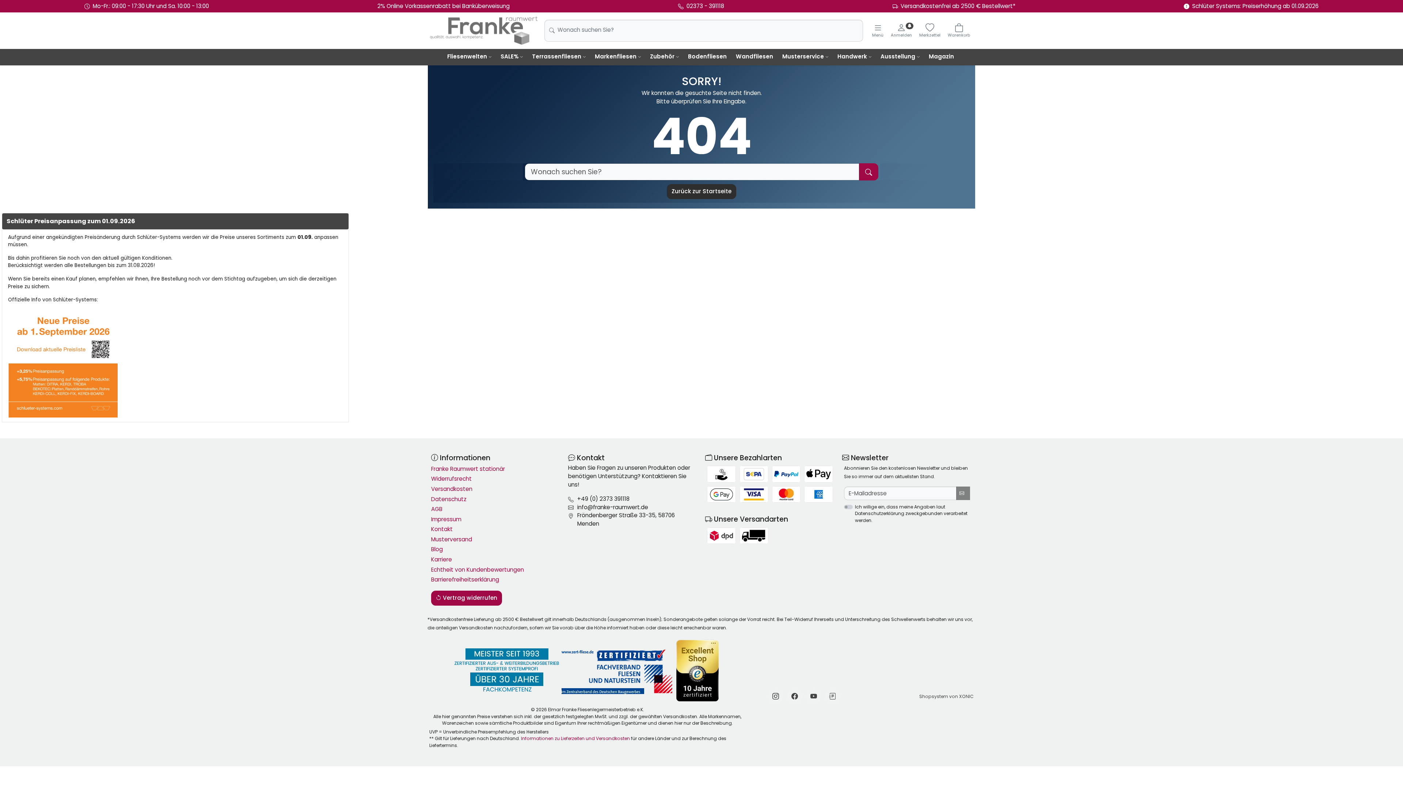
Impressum (446, 519)
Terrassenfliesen (556, 56)
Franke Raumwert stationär (468, 469)
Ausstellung (898, 56)
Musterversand (451, 539)
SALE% (509, 56)
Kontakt (442, 529)
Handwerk (852, 56)
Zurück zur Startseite (701, 191)
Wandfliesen (754, 56)
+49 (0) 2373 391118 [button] (603, 499)
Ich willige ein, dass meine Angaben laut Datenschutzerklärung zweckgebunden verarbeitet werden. (911, 513)
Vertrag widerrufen (469, 598)
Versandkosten (451, 489)
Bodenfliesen (707, 56)
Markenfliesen (615, 56)
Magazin (941, 56)
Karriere (441, 559)
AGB (436, 509)
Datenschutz (449, 499)
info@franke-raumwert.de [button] (612, 507)
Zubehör (662, 56)
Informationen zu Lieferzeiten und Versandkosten (575, 738)
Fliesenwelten (467, 56)
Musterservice (803, 56)
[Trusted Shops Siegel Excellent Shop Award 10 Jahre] (698, 670)
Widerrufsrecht (451, 479)
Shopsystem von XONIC (946, 696)
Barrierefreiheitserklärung (465, 579)
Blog (437, 549)
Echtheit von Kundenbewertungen (477, 569)
